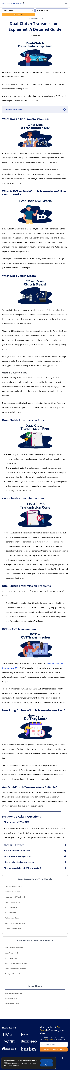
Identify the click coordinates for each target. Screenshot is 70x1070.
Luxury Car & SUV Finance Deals (16, 963)
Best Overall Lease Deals (13, 887)
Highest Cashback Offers (13, 993)
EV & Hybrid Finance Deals (14, 974)
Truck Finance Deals (11, 953)
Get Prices (18, 14)
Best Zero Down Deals (12, 892)
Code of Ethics (58, 1058)
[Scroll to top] (67, 1064)
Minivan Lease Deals (12, 918)
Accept (47, 1061)
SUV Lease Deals (10, 913)
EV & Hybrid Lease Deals (13, 928)
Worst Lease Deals (11, 998)
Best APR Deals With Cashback (15, 969)
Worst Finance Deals (12, 1004)
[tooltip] (28, 18)
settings (16, 1065)
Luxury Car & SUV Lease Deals (15, 923)
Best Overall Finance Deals (14, 948)
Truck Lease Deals (11, 907)
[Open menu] (66, 3)
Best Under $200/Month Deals (15, 897)
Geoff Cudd (36, 36)
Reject (46, 1065)
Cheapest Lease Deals (12, 902)
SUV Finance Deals (11, 958)
